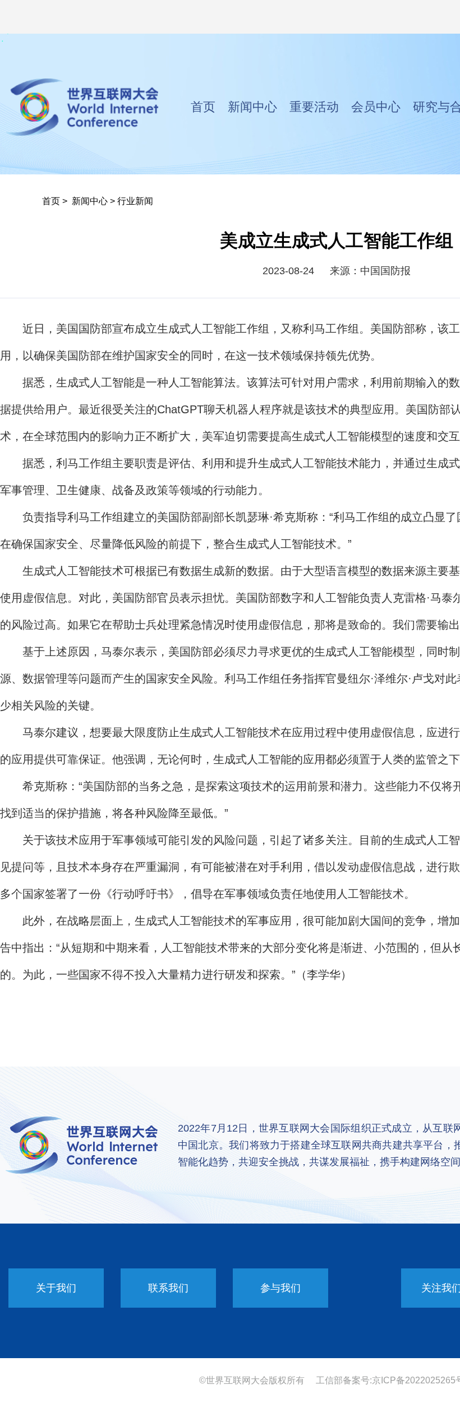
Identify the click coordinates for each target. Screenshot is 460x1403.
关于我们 (56, 1288)
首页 (203, 107)
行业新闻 (135, 201)
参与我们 (280, 1288)
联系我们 (168, 1288)
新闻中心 (252, 107)
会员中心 (376, 107)
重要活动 (314, 107)
